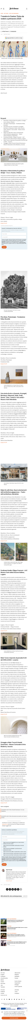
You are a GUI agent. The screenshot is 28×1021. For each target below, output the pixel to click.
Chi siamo (3, 989)
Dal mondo (3, 983)
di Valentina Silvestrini (11, 922)
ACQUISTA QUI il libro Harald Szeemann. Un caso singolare (12, 810)
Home (2, 13)
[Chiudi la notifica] (27, 1011)
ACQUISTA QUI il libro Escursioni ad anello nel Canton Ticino (14, 817)
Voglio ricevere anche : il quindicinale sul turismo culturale (14, 853)
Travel (16, 991)
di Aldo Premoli (5, 31)
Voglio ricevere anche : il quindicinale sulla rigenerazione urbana (12, 849)
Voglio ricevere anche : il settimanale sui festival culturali (14, 854)
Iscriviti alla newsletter (14, 1018)
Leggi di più (25, 896)
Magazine (17, 974)
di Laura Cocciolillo (11, 945)
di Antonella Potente (11, 929)
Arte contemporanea (13, 13)
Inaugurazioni (17, 983)
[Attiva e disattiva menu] (1, 9)
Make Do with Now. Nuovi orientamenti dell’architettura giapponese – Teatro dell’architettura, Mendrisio (13, 134)
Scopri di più (4, 223)
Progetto (2, 974)
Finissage (17, 984)
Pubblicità (3, 991)
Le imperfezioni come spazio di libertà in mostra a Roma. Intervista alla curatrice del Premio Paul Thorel (17, 943)
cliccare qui (5, 824)
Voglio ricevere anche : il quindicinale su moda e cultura (14, 851)
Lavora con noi (4, 995)
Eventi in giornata (18, 986)
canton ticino (7, 34)
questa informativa (22, 242)
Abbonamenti (17, 972)
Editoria (2, 980)
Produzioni (17, 993)
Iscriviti (4, 247)
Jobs (2, 985)
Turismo (2, 981)
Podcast (16, 978)
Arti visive (6, 13)
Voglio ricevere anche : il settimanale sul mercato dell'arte (13, 846)
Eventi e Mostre (18, 981)
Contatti (2, 993)
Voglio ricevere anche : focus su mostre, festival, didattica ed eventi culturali (13, 843)
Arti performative (4, 978)
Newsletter (17, 976)
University (17, 989)
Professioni (3, 976)
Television (3, 987)
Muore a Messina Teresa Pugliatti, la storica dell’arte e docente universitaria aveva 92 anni (16, 935)
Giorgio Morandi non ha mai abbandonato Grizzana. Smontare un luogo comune (15, 921)
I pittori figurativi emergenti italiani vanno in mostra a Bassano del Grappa (17, 928)
